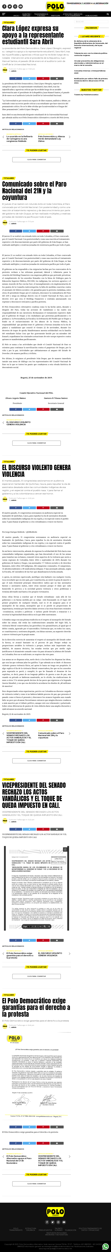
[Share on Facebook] (15, 78)
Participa (55, 16)
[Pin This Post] (43, 78)
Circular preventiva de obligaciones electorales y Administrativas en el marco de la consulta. (89, 63)
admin (13, 71)
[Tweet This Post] (29, 78)
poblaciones (91, 16)
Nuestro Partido (26, 15)
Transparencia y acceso (41, 15)
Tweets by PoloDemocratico (86, 95)
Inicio (16, 16)
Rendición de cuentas (60, 22)
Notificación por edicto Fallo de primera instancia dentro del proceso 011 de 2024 (91, 81)
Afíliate (47, 23)
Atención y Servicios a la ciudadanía (72, 15)
